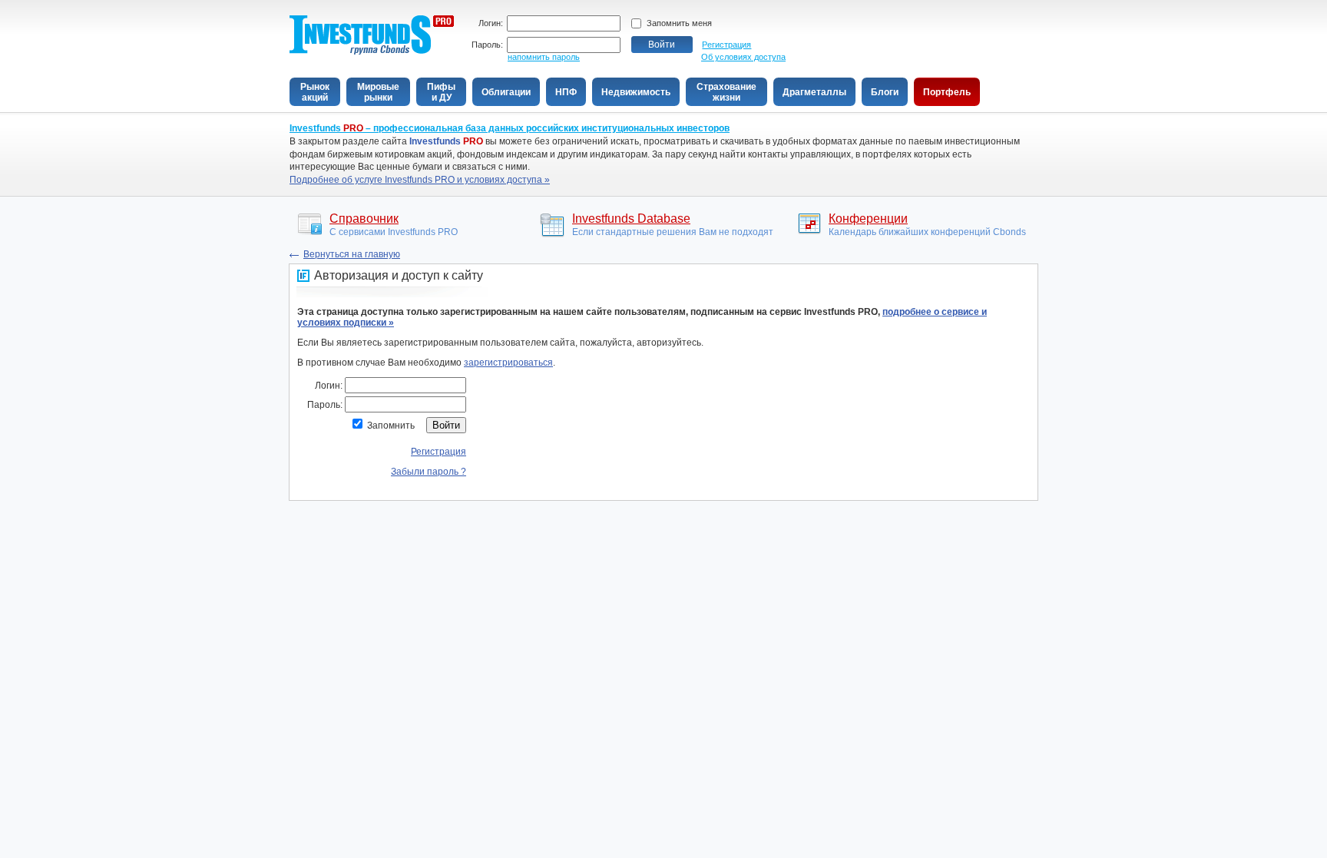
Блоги (884, 92)
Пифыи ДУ (441, 92)
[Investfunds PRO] (372, 52)
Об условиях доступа (743, 56)
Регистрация (726, 44)
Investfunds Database (631, 218)
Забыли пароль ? (428, 471)
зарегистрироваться (508, 362)
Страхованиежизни (726, 92)
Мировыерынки (378, 92)
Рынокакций (314, 92)
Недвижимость (635, 92)
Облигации (506, 92)
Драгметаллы (814, 92)
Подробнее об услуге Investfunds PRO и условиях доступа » (420, 179)
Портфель (947, 92)
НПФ (566, 92)
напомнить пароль (544, 56)
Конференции (868, 218)
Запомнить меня (679, 23)
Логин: (490, 23)
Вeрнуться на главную (351, 254)
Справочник (364, 218)
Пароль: (487, 45)
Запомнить (391, 425)
